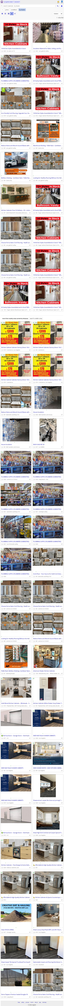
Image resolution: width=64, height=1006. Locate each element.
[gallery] (11, 13)
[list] (2, 13)
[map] (14, 13)
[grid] (8, 13)
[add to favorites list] (2, 51)
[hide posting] (30, 51)
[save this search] (61, 6)
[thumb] (5, 13)
